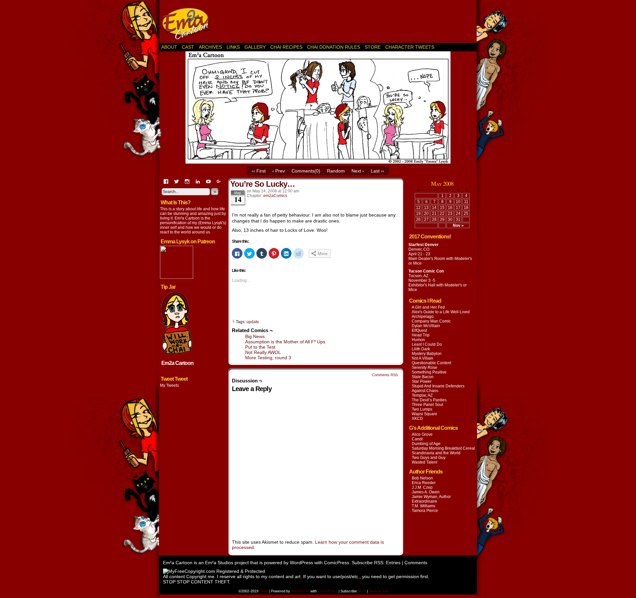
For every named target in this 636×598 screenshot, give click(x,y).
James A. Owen (426, 492)
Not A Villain (422, 358)
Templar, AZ (422, 395)
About (169, 47)
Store (373, 47)
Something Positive (429, 372)
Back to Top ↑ (380, 591)
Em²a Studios (219, 562)
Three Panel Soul (427, 404)
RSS (362, 591)
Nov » (458, 225)
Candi (417, 439)
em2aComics (275, 195)
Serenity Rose (424, 367)
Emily (264, 591)
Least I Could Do (427, 344)
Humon (418, 339)
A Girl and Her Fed (428, 307)
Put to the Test (260, 347)
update (252, 322)
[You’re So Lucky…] (318, 162)
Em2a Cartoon (177, 363)
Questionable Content (431, 363)
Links (233, 47)
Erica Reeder (424, 482)
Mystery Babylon (427, 353)
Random (336, 171)
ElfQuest (419, 330)
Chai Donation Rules (333, 47)
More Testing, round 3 (268, 357)
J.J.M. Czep (422, 487)
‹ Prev (278, 171)
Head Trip (421, 335)
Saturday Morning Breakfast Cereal (443, 448)
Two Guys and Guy (429, 457)
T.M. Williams (423, 506)
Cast (188, 47)
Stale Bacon (423, 376)
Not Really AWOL (263, 352)
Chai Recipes (286, 47)
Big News (255, 336)
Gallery (255, 47)
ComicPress (336, 562)
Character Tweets (409, 47)
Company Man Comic (431, 321)
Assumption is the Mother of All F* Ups (285, 341)
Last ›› (377, 171)
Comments (415, 562)
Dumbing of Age (426, 443)
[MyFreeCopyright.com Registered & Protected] (214, 571)
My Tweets (169, 385)
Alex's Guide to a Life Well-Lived (441, 312)
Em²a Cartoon (189, 23)
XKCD (417, 418)
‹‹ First (259, 171)
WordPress (301, 562)
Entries (393, 562)
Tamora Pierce (425, 510)
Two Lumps (422, 409)
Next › (357, 171)
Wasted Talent (424, 462)
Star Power (422, 381)
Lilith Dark (421, 349)
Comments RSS (385, 375)
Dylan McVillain (426, 326)
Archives (210, 47)
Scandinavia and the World (436, 453)
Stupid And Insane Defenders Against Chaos (438, 388)
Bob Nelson (422, 478)
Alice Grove (422, 434)
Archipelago (423, 316)
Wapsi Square (424, 414)
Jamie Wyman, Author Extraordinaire (431, 499)
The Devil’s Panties (429, 400)
